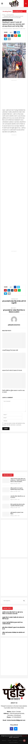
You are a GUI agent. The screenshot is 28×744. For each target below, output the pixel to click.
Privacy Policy (22, 740)
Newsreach (24, 736)
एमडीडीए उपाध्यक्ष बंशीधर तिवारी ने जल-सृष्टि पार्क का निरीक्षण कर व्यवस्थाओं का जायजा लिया (12, 612)
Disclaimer (15, 740)
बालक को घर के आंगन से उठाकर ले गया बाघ (12, 370)
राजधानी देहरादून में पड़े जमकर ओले (10, 350)
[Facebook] (11, 728)
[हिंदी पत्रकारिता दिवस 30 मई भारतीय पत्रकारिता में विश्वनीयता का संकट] (6, 506)
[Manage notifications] (24, 740)
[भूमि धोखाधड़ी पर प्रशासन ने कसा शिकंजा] (6, 514)
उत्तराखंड (11, 20)
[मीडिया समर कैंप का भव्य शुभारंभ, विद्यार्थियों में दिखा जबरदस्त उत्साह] (6, 489)
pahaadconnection (8, 28)
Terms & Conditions (13, 742)
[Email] (15, 728)
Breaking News (6, 20)
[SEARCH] (24, 600)
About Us (4, 740)
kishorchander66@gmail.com (16, 720)
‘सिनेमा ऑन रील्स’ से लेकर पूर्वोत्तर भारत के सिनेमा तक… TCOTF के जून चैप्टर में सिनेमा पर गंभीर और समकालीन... (18, 480)
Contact (9, 740)
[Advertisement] (14, 95)
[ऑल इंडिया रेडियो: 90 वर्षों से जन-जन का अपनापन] (6, 497)
